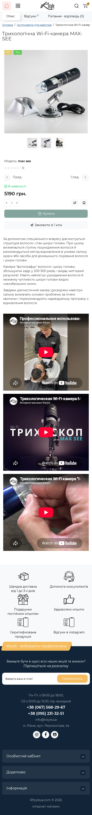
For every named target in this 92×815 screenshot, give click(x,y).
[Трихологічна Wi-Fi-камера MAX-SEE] (46, 91)
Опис (10, 16)
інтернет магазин (46, 806)
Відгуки (31, 16)
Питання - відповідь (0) (66, 16)
